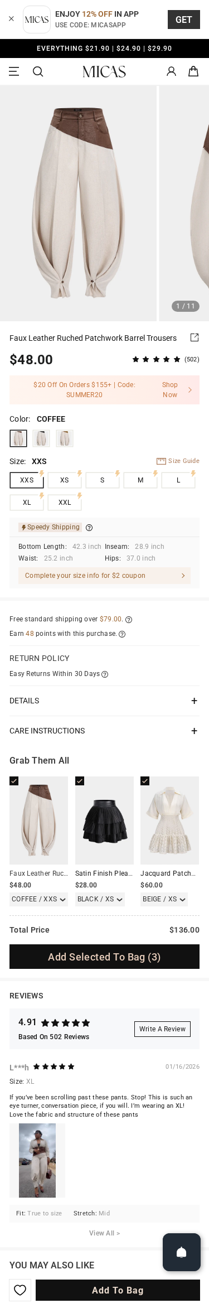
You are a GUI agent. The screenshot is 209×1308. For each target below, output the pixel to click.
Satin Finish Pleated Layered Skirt (128, 873)
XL (27, 502)
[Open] (182, 1252)
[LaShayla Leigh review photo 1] (37, 1160)
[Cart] (193, 72)
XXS (26, 480)
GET (184, 20)
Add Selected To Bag (104, 957)
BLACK (41, 438)
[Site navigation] (15, 72)
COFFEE (18, 438)
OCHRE (64, 438)
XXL (65, 502)
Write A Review (162, 1029)
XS (64, 480)
